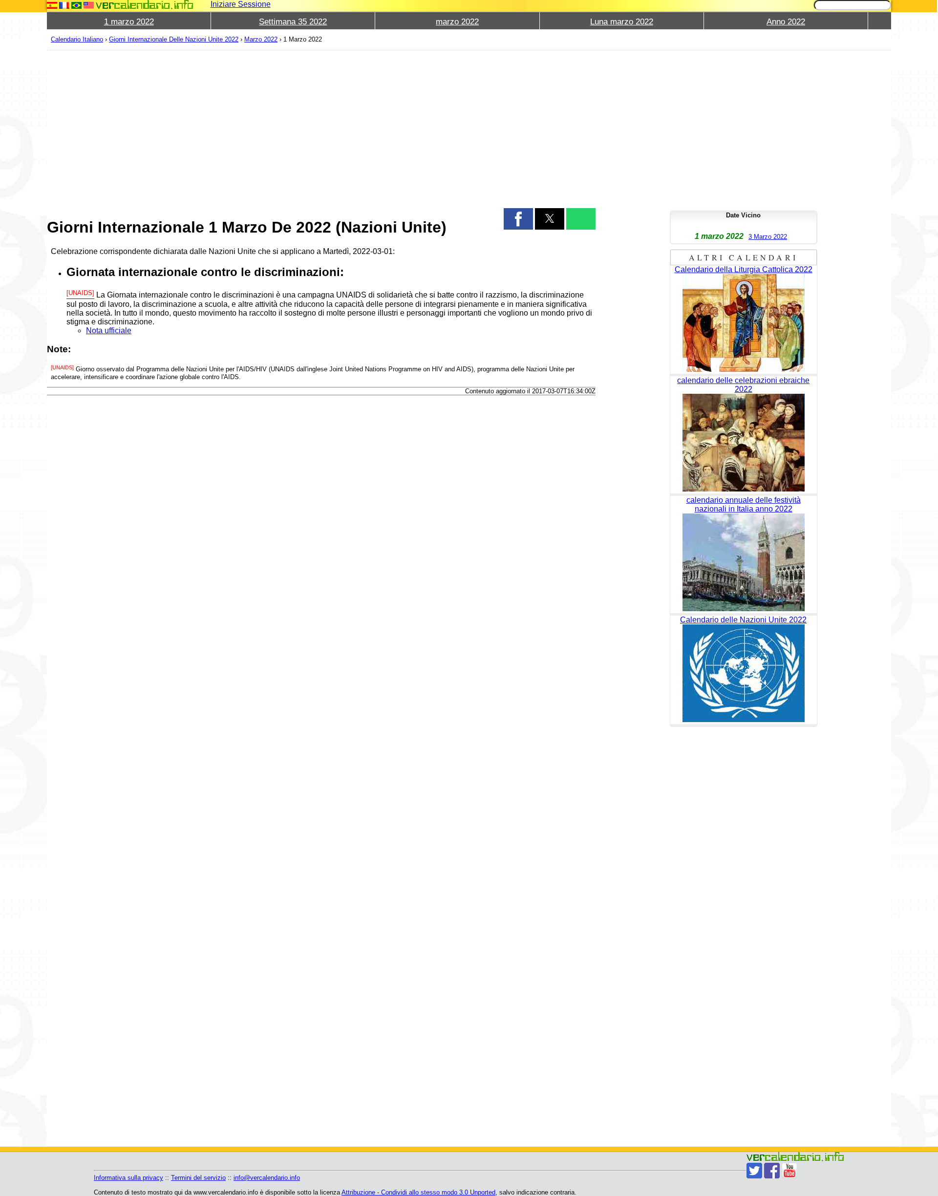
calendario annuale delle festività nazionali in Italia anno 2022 (743, 504)
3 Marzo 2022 (767, 236)
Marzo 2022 (260, 39)
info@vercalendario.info (267, 1177)
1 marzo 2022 (129, 21)
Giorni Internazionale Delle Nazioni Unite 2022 (173, 39)
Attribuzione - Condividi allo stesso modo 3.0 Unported (418, 1192)
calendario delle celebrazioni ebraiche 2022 (743, 384)
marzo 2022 (457, 21)
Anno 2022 (786, 21)
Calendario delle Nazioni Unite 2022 (743, 620)
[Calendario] (144, 4)
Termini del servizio (198, 1177)
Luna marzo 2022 (621, 21)
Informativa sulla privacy (128, 1177)
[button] (518, 219)
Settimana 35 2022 (293, 21)
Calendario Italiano (77, 39)
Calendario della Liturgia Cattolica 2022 (743, 269)
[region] (321, 128)
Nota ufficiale (108, 330)
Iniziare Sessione (241, 4)
